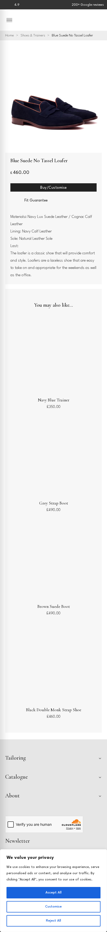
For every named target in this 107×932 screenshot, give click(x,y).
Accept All (53, 892)
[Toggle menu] (9, 20)
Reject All (53, 920)
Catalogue (16, 776)
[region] (53, 890)
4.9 (16, 5)
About (12, 795)
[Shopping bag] (98, 20)
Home (9, 35)
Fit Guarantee (36, 200)
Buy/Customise (53, 188)
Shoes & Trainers (33, 35)
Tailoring (15, 757)
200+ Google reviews (88, 5)
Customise (53, 906)
